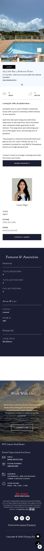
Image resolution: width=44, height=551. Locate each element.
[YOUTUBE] (28, 518)
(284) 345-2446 (9, 222)
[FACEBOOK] (16, 518)
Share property (22, 163)
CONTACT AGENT (22, 237)
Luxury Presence (28, 525)
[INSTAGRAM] (22, 518)
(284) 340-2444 (12, 466)
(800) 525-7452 (23, 509)
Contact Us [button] (22, 428)
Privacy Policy (31, 536)
